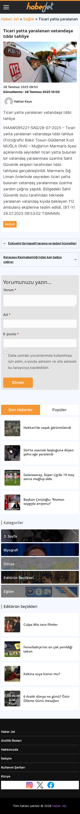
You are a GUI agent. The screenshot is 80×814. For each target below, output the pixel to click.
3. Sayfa (10, 536)
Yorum (9, 290)
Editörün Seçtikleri (18, 578)
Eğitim (9, 591)
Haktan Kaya (23, 101)
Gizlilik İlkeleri (11, 740)
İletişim (6, 758)
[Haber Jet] (40, 7)
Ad (7, 314)
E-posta (11, 334)
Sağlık (28, 19)
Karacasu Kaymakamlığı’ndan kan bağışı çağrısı (32, 259)
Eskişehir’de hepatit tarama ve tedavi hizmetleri (42, 243)
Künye (5, 776)
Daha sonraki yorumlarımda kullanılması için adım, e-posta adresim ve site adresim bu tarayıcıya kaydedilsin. (42, 361)
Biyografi (11, 550)
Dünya (9, 564)
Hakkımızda (9, 749)
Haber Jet (10, 19)
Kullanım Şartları (13, 767)
